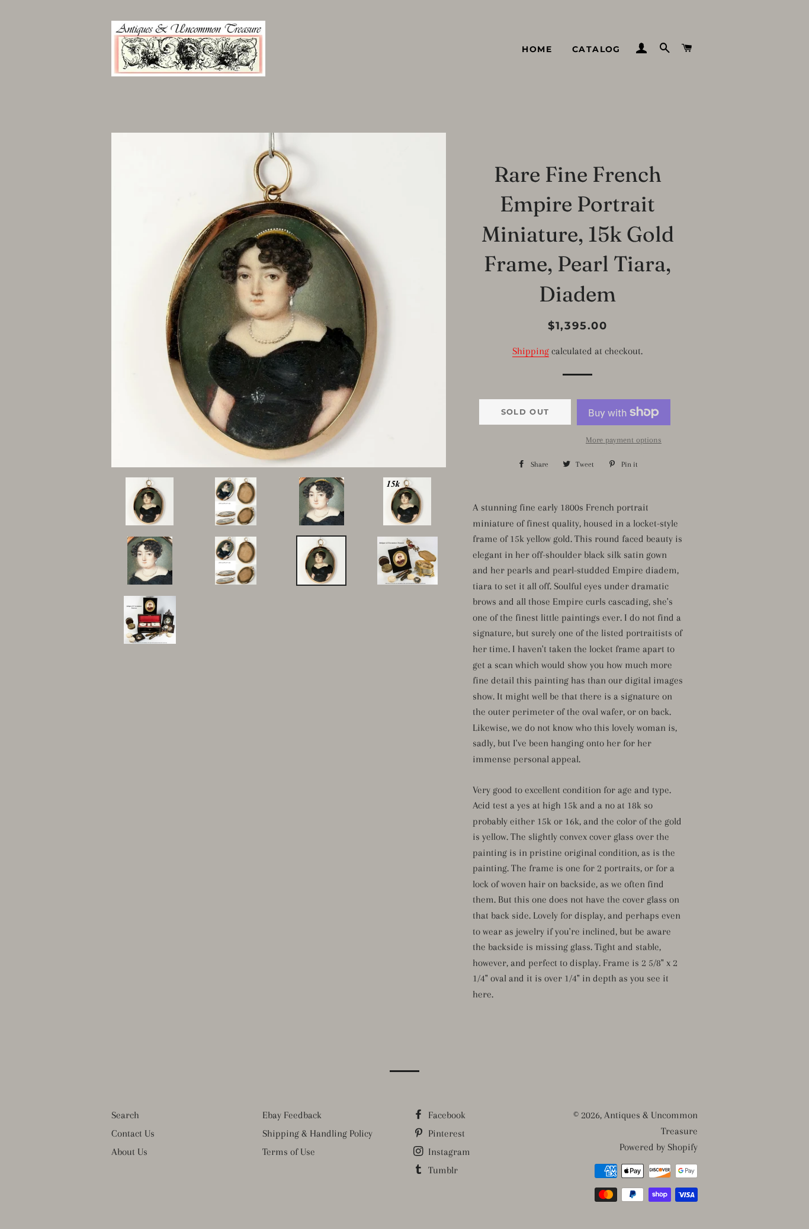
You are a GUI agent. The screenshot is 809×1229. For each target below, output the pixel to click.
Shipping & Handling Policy (317, 1133)
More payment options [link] (624, 439)
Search (125, 1115)
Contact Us (133, 1133)
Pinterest (445, 1133)
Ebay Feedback (292, 1115)
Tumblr (442, 1170)
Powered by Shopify (658, 1147)
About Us (129, 1151)
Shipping (530, 351)
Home (537, 49)
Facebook (446, 1115)
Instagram (448, 1151)
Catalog (596, 49)
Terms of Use (288, 1151)
